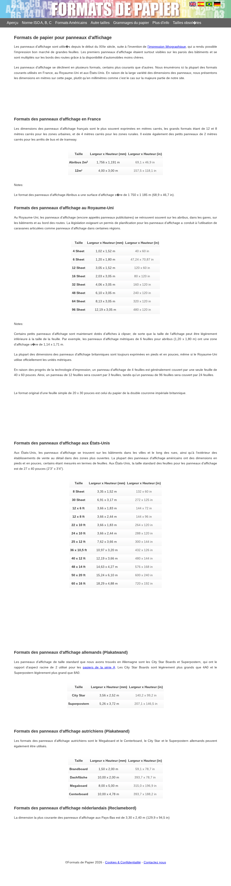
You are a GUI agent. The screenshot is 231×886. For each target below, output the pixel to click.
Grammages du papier (131, 23)
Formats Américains (71, 23)
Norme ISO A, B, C (37, 23)
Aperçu (12, 23)
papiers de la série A (99, 667)
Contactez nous (155, 862)
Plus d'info (160, 23)
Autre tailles (100, 23)
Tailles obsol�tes (187, 23)
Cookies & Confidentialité (123, 862)
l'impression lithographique (167, 46)
